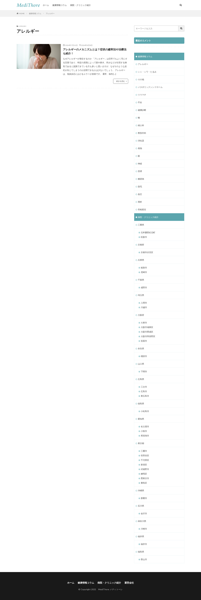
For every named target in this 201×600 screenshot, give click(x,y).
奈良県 (141, 348)
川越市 (144, 307)
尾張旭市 (145, 435)
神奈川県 (142, 521)
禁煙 (140, 171)
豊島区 (144, 483)
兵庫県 (141, 260)
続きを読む (120, 81)
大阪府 (141, 315)
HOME (22, 13)
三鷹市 (144, 451)
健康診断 (142, 110)
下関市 (144, 371)
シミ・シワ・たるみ (147, 71)
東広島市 (145, 396)
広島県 (141, 379)
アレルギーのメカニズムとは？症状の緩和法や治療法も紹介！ (95, 51)
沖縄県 (141, 490)
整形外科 (142, 133)
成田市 (144, 287)
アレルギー (50, 13)
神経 (140, 163)
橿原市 (144, 356)
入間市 (144, 302)
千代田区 (145, 460)
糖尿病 (141, 179)
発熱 (140, 148)
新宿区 (144, 464)
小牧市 (144, 431)
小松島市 (145, 411)
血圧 (140, 194)
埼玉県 (141, 295)
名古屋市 (145, 426)
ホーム (46, 5)
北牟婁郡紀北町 (148, 232)
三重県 (141, 224)
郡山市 (144, 559)
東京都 (141, 443)
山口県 (141, 364)
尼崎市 (144, 272)
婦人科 (141, 125)
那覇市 (144, 498)
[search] (181, 28)
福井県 (141, 536)
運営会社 (129, 582)
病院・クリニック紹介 (80, 5)
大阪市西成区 (147, 331)
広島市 (144, 391)
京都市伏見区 (147, 252)
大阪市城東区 (147, 327)
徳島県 (141, 403)
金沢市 (144, 513)
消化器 (141, 140)
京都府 (141, 244)
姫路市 (144, 267)
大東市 (144, 322)
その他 (141, 79)
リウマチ (142, 94)
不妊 (140, 102)
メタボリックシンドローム (150, 87)
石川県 (141, 506)
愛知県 (141, 419)
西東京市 (145, 478)
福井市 (144, 544)
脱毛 (140, 186)
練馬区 (144, 473)
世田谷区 (145, 455)
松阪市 (144, 237)
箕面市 (144, 341)
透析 (140, 202)
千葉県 (141, 280)
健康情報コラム (59, 5)
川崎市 (144, 528)
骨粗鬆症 (142, 209)
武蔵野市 (145, 469)
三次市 (144, 386)
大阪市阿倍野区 (148, 336)
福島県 (141, 551)
